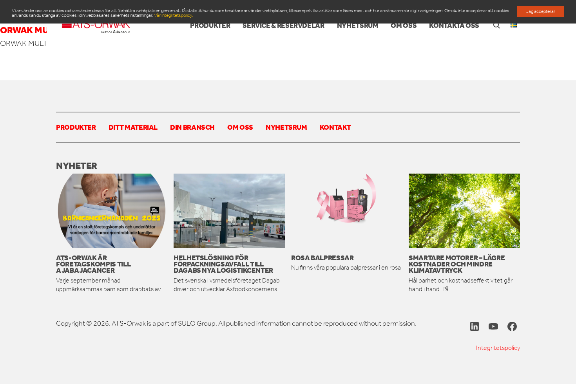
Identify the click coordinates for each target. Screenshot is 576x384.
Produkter (76, 127)
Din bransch (192, 127)
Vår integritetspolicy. (173, 15)
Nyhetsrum (286, 127)
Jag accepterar (540, 11)
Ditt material (133, 127)
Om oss (240, 127)
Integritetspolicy (498, 347)
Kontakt (335, 127)
